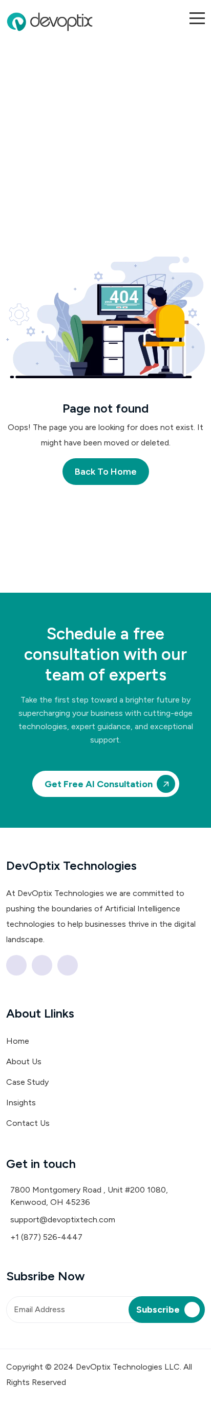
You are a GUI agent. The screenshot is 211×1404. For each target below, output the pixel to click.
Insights (21, 1102)
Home (17, 1041)
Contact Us (28, 1123)
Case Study (27, 1082)
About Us (23, 1061)
